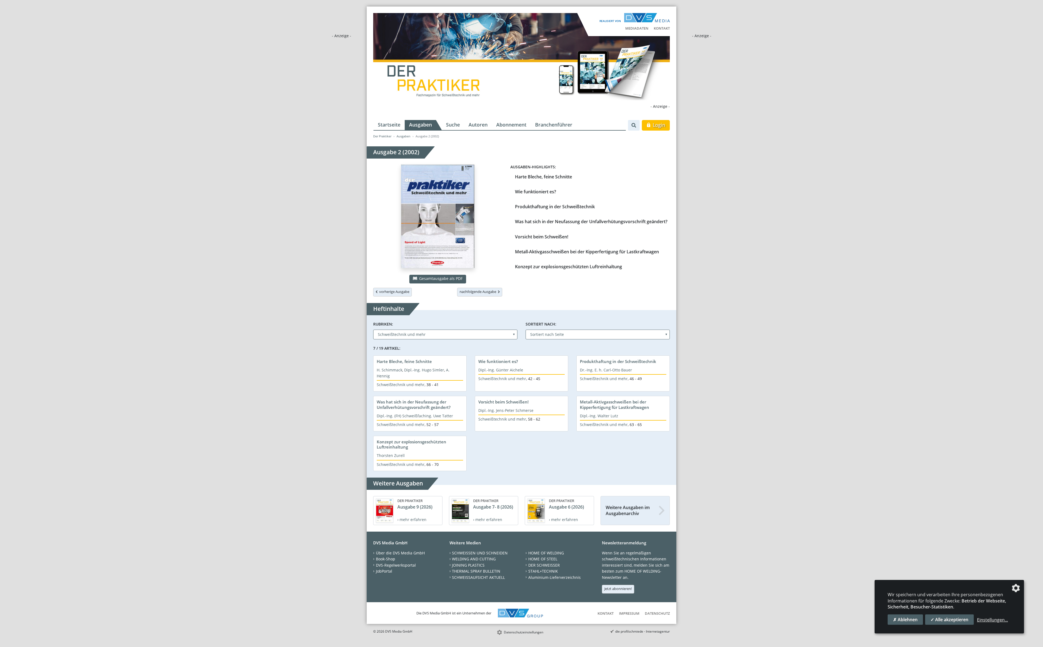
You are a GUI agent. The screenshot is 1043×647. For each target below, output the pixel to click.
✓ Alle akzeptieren (949, 620)
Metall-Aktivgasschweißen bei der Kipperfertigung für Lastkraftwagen (587, 252)
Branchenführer (553, 124)
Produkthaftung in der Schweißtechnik (555, 207)
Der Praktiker (382, 136)
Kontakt (662, 28)
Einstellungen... (992, 620)
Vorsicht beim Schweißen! (541, 237)
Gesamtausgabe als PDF (440, 278)
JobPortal (384, 571)
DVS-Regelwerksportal (396, 565)
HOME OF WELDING (546, 553)
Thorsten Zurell (391, 455)
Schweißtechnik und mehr (401, 384)
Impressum (629, 613)
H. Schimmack (389, 370)
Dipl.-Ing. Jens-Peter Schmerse (505, 410)
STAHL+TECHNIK (543, 571)
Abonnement (511, 124)
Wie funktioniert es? (535, 192)
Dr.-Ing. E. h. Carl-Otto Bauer (606, 370)
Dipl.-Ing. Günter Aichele (500, 370)
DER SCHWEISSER (544, 565)
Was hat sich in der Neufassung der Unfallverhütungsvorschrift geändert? (591, 222)
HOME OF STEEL (542, 558)
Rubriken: (383, 324)
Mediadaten (636, 28)
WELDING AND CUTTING (474, 558)
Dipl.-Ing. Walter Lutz (599, 415)
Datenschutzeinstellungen (523, 632)
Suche (453, 124)
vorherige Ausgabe (393, 291)
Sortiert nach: (541, 324)
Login (658, 125)
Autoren (478, 124)
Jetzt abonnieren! (618, 588)
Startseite (389, 124)
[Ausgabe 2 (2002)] (438, 217)
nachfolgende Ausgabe (479, 291)
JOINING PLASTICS (468, 565)
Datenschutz (657, 613)
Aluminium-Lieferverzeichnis (554, 577)
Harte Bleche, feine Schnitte (543, 177)
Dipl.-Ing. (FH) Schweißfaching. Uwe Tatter (415, 415)
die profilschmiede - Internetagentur (642, 631)
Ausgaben (420, 124)
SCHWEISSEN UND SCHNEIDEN (480, 553)
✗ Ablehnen (905, 620)
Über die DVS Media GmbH (400, 553)
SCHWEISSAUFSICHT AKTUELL (478, 577)
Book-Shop (385, 558)
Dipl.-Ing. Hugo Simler (424, 370)
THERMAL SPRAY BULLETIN (476, 571)
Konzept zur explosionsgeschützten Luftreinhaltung (568, 267)
